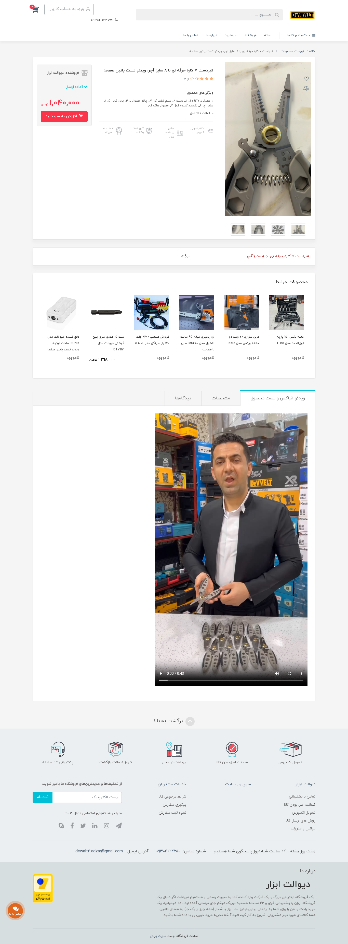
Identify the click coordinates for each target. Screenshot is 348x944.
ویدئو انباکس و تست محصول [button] (278, 398)
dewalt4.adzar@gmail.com (99, 851)
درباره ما (211, 35)
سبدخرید (231, 35)
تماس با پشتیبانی (302, 796)
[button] (38, 9)
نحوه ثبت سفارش (172, 812)
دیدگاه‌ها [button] (183, 398)
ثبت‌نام (42, 797)
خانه (267, 35)
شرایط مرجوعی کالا (172, 796)
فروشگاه (251, 35)
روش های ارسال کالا (300, 820)
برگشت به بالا (169, 721)
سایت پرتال (158, 936)
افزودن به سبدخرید (61, 116)
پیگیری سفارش (174, 804)
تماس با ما (190, 35)
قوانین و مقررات (303, 828)
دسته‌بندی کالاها (299, 35)
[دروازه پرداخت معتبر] (43, 888)
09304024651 (103, 20)
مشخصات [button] (221, 398)
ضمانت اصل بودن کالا (299, 804)
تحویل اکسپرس (303, 812)
